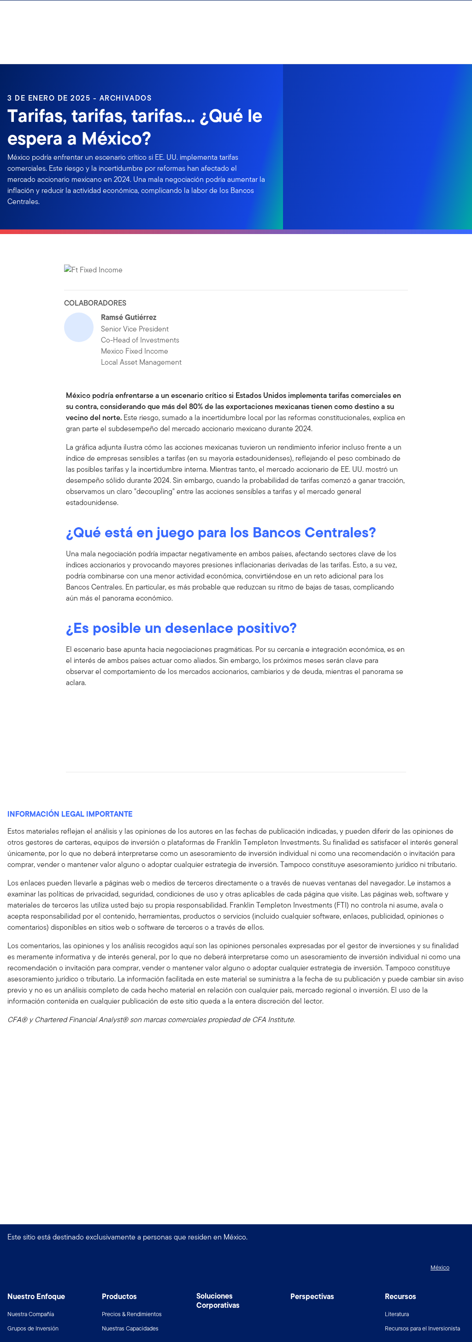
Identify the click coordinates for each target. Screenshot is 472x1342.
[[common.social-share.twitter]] (102, 737)
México (440, 1267)
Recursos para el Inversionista (422, 1328)
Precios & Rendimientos (132, 1314)
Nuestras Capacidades (130, 1328)
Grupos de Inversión (33, 1328)
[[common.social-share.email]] (117, 737)
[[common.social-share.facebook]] (73, 737)
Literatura (397, 1314)
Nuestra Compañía (30, 1314)
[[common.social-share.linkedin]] (88, 737)
